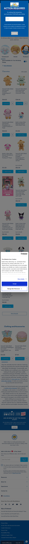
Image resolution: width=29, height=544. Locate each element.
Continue (14, 33)
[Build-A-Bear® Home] (14, 4)
